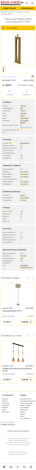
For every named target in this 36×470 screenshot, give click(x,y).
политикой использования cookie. (18, 445)
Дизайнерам (24, 410)
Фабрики (5, 401)
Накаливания (24, 143)
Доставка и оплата (25, 399)
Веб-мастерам (24, 407)
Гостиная (23, 256)
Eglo (4, 76)
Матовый (23, 200)
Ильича (29, 267)
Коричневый (24, 118)
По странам (5, 403)
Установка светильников (27, 401)
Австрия (11, 76)
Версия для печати (33, 76)
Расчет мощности (26, 127)
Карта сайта (5, 412)
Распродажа (6, 405)
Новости (22, 414)
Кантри (22, 116)
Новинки (5, 407)
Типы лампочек (25, 418)
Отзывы (22, 412)
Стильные (23, 267)
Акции (4, 410)
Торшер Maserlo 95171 (12, 311)
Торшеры (19, 12)
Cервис (23, 395)
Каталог (11, 12)
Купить (25, 322)
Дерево (22, 123)
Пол (21, 253)
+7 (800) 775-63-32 (9, 8)
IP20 (21, 258)
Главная (4, 12)
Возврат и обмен (25, 405)
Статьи (22, 416)
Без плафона (24, 120)
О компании (7, 395)
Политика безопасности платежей (18, 431)
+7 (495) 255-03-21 (27, 8)
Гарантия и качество (26, 403)
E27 (21, 155)
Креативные (24, 265)
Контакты (5, 399)
